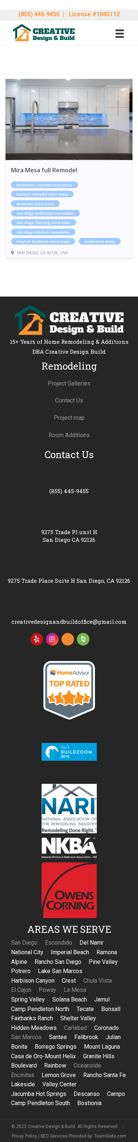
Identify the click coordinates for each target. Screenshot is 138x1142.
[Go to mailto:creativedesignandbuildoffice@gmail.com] (69, 612)
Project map (69, 417)
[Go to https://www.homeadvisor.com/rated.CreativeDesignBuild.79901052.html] (67, 640)
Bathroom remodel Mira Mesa (44, 184)
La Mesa (75, 989)
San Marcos (26, 1037)
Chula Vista (97, 980)
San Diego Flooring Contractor (44, 222)
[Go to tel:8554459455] (69, 482)
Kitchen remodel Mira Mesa (42, 194)
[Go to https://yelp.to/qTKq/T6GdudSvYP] (37, 639)
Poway (47, 989)
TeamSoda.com (110, 1136)
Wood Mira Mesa (99, 241)
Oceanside (87, 1065)
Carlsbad (75, 1027)
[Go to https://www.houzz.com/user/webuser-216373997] (83, 639)
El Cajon (21, 989)
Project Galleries (69, 383)
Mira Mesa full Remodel (44, 170)
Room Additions (69, 435)
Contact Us (69, 400)
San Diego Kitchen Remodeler (43, 232)
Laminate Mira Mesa (35, 203)
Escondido (58, 942)
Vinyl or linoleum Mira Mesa (43, 241)
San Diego (24, 942)
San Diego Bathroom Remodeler (45, 213)
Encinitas (22, 1075)
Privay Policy (24, 1136)
